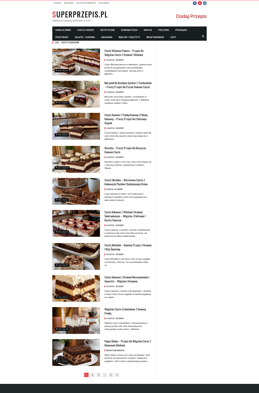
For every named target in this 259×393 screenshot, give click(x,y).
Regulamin (68, 3)
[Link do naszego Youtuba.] (200, 3)
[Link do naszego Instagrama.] (205, 3)
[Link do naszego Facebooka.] (195, 3)
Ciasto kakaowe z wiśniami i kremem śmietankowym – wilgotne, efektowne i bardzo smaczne (125, 216)
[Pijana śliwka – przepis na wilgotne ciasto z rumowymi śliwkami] (76, 352)
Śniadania (106, 37)
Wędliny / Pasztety (129, 37)
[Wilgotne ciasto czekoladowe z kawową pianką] (76, 320)
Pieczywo (163, 30)
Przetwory (61, 37)
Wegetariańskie (155, 37)
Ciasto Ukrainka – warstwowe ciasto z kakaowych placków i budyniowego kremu (126, 182)
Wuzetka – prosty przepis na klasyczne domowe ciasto (125, 150)
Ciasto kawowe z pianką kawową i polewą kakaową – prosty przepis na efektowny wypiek (125, 119)
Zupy (173, 37)
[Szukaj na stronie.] (203, 36)
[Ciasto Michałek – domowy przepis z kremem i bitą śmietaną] (76, 256)
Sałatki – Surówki (85, 37)
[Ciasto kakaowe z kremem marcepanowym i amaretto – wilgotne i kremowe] (76, 288)
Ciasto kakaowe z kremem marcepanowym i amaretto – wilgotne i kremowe (126, 279)
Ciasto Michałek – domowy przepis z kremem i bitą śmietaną (128, 247)
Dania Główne (63, 30)
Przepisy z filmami (66, 44)
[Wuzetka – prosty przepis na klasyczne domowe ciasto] (76, 159)
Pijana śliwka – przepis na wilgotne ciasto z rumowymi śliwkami (127, 343)
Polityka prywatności (86, 3)
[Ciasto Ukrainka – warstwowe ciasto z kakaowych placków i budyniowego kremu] (76, 191)
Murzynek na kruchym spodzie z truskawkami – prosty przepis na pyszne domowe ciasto (128, 85)
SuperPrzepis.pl (80, 14)
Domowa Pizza (129, 30)
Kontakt (57, 3)
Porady (87, 44)
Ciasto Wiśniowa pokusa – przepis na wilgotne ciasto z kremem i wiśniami (123, 52)
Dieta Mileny (104, 3)
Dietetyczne (107, 30)
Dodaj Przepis (191, 16)
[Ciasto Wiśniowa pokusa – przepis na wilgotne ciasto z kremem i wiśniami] (76, 62)
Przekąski (181, 30)
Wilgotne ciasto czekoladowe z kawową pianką (125, 311)
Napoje (148, 30)
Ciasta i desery (85, 30)
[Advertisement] (184, 86)
